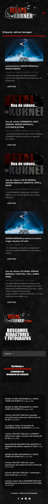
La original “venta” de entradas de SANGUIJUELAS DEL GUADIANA (19, 426)
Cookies (14, 493)
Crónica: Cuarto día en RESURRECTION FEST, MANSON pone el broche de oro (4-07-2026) (23, 482)
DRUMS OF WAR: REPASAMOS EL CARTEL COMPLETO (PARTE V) (22, 400)
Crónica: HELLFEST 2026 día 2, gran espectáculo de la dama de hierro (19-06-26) (23, 463)
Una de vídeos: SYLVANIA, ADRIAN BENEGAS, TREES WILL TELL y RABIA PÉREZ (22, 274)
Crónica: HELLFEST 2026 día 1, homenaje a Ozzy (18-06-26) (22, 473)
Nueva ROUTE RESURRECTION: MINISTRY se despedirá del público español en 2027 (23, 445)
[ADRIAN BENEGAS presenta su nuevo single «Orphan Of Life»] (24, 222)
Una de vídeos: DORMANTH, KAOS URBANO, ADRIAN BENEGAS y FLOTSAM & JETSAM (22, 124)
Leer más (11, 86)
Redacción (19, 244)
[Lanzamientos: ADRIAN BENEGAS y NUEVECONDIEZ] (24, 50)
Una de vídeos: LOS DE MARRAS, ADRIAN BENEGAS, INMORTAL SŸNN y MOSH (23, 183)
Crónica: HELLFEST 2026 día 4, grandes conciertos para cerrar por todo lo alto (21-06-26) (23, 417)
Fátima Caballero (22, 72)
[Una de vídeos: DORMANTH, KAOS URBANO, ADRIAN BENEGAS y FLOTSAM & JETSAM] (24, 105)
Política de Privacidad (28, 493)
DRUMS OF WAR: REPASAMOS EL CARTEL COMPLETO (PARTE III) (22, 455)
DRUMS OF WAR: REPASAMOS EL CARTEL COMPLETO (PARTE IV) (22, 408)
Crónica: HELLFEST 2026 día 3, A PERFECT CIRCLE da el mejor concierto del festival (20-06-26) (23, 436)
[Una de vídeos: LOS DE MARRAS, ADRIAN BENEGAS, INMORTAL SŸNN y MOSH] (24, 164)
